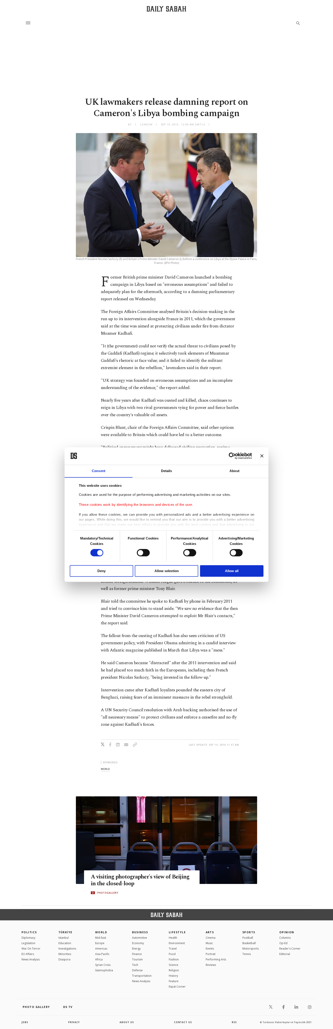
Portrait (210, 954)
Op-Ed (283, 943)
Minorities (64, 954)
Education (64, 943)
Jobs (25, 1022)
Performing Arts (216, 959)
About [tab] (234, 471)
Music (209, 943)
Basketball (249, 943)
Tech (135, 965)
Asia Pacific (102, 954)
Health (173, 938)
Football (247, 938)
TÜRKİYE (65, 932)
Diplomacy (28, 938)
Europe (99, 943)
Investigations (67, 948)
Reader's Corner (289, 948)
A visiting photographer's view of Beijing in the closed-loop (140, 880)
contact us (183, 1022)
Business (140, 932)
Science (173, 965)
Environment (177, 943)
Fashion (174, 959)
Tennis (246, 954)
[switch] (143, 552)
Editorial (284, 954)
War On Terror (31, 948)
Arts (210, 932)
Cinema (210, 938)
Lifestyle (177, 932)
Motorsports (250, 948)
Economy (138, 943)
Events (210, 948)
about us (127, 1022)
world (105, 769)
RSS (234, 1022)
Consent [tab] (98, 471)
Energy (136, 948)
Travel (173, 948)
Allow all (232, 571)
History (173, 976)
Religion (174, 970)
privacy (74, 1022)
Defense (137, 970)
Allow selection (166, 571)
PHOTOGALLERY (107, 892)
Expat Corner (177, 986)
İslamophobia (104, 970)
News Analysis (31, 959)
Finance (137, 954)
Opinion (286, 932)
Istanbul (63, 938)
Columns (285, 938)
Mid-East (100, 938)
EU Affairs (28, 954)
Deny (101, 571)
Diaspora (64, 959)
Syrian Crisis (103, 965)
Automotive (139, 938)
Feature (174, 981)
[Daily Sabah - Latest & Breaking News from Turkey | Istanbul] (166, 9)
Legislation (28, 943)
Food (172, 954)
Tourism (137, 959)
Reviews (211, 965)
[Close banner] (261, 455)
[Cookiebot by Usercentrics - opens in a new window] (232, 455)
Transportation (142, 976)
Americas (101, 948)
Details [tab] (166, 471)
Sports (248, 932)
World (101, 932)
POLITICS (29, 932)
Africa (99, 959)
